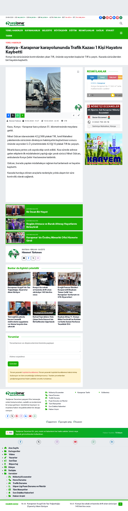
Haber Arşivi (54, 409)
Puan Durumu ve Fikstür (58, 401)
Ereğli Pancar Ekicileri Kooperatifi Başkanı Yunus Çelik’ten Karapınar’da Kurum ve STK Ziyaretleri (68, 292)
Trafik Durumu (54, 398)
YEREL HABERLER (14, 30)
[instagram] (57, 442)
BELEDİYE (47, 30)
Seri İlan (12, 461)
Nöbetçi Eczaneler (56, 392)
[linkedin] (112, 442)
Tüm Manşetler (55, 404)
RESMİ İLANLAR (86, 30)
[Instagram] (38, 258)
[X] (12, 416)
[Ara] (121, 23)
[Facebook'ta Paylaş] (8, 116)
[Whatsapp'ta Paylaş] (18, 116)
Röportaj (13, 464)
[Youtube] (30, 416)
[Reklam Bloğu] (103, 149)
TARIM (9, 36)
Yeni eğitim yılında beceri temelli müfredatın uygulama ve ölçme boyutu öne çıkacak (18, 322)
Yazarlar (12, 458)
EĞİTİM (73, 30)
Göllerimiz (105, 392)
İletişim (12, 470)
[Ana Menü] (121, 33)
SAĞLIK (100, 30)
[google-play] (65, 422)
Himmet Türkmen (15, 121)
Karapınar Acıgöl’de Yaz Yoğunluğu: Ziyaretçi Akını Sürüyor (19, 289)
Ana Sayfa (13, 448)
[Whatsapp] (35, 416)
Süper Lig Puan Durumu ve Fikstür (29, 486)
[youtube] (75, 442)
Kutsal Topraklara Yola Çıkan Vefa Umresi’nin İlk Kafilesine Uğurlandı (43, 319)
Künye (11, 467)
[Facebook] (28, 258)
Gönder (13, 364)
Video (11, 454)
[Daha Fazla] (22, 116)
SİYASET (110, 30)
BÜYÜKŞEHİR (60, 30)
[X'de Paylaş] (13, 116)
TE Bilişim (118, 433)
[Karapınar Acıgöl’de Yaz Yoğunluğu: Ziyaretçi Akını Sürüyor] (19, 279)
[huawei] (77, 422)
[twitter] (38, 442)
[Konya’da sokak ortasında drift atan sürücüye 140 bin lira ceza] (44, 279)
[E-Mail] (24, 258)
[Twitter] (33, 258)
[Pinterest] (17, 416)
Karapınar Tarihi (84, 392)
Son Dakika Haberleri (57, 406)
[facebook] (20, 442)
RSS (10, 433)
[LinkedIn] (26, 416)
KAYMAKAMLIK (32, 30)
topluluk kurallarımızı (30, 372)
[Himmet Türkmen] (14, 254)
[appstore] (52, 422)
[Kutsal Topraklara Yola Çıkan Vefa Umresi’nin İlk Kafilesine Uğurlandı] (44, 308)
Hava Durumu (54, 395)
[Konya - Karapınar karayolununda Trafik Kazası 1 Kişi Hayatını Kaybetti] (44, 90)
